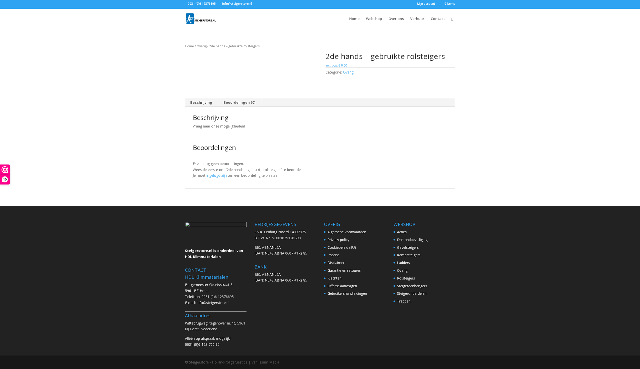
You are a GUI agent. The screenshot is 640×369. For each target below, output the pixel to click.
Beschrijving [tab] (201, 102)
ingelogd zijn (216, 175)
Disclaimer (336, 262)
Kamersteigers (408, 254)
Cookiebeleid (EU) (342, 247)
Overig (201, 46)
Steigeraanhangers (412, 286)
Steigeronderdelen (411, 293)
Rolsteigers (406, 278)
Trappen (403, 301)
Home (354, 19)
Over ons (396, 19)
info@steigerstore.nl (213, 302)
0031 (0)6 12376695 (218, 296)
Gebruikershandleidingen (347, 293)
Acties (402, 232)
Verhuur (417, 19)
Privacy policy (338, 239)
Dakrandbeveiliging (412, 239)
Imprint (333, 254)
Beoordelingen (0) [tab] (240, 102)
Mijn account (426, 4)
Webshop (374, 19)
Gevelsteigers (408, 247)
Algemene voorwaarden (347, 232)
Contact (438, 19)
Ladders (403, 262)
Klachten (335, 278)
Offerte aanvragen (342, 286)
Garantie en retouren (344, 270)
